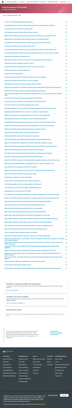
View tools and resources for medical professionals (56, 333)
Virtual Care (6, 362)
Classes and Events (7, 359)
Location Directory (7, 367)
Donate (49, 362)
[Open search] (69, 2)
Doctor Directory (7, 364)
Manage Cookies (53, 395)
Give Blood (49, 364)
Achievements (36, 362)
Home (4, 15)
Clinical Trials (58, 376)
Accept (64, 395)
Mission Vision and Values (39, 359)
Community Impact (37, 364)
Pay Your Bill (21, 362)
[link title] (3, 2)
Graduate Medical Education (62, 364)
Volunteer (49, 359)
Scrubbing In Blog (23, 381)
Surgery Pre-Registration (25, 378)
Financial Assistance (23, 373)
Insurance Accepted (24, 370)
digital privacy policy (39, 404)
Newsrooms (36, 370)
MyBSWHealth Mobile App (9, 376)
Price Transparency (23, 367)
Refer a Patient (58, 359)
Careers (57, 362)
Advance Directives (23, 376)
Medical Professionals (12, 15)
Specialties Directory (8, 370)
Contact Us (35, 373)
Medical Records (23, 364)
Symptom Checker (23, 359)
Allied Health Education (60, 367)
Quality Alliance (36, 367)
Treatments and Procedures (10, 373)
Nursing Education (59, 370)
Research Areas (59, 373)
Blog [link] (20, 15)
